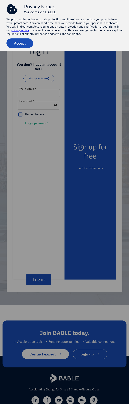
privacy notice (20, 30)
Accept (20, 43)
